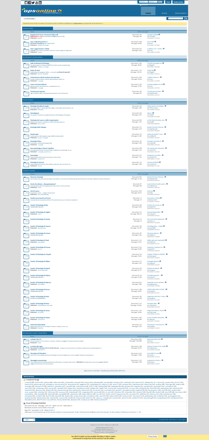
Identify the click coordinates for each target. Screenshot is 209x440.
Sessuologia (34, 155)
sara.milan (132, 394)
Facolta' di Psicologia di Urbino (40, 318)
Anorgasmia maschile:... (154, 155)
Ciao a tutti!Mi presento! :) (39, 42)
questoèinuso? (168, 394)
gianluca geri (38, 384)
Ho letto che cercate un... (154, 205)
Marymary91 (137, 396)
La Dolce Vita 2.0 (35, 339)
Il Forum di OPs (28, 28)
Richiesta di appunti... (153, 268)
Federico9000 (114, 396)
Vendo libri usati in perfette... (156, 282)
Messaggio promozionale (38, 360)
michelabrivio (91, 396)
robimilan (41, 392)
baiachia (27, 384)
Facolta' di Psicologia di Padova (40, 275)
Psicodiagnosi (34, 113)
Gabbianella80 (103, 386)
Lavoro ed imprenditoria (38, 84)
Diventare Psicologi (36, 177)
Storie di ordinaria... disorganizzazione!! (43, 184)
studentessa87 (73, 392)
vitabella (147, 382)
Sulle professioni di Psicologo (39, 63)
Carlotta (67, 382)
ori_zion (108, 392)
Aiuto (168, 2)
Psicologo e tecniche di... (154, 141)
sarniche (110, 388)
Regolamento (181, 13)
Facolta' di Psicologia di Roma (39, 303)
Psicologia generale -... (154, 275)
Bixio (43, 123)
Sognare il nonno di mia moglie (156, 346)
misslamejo (28, 396)
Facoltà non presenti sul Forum (40, 198)
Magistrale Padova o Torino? (155, 310)
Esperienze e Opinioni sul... (155, 247)
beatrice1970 (139, 382)
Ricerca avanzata (179, 22)
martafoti (147, 386)
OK (165, 436)
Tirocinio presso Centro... (154, 91)
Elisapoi (67, 396)
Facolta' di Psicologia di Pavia (39, 296)
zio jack (40, 138)
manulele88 (62, 394)
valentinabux (74, 394)
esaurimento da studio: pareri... (156, 184)
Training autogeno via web (155, 84)
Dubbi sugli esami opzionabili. (156, 240)
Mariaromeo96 (62, 400)
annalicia (174, 390)
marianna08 (98, 392)
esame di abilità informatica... (156, 317)
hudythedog (94, 384)
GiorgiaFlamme (162, 398)
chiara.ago (168, 384)
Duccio (40, 123)
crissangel (46, 67)
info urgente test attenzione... (156, 148)
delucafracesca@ (63, 390)
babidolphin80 (116, 386)
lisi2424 (37, 382)
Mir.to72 (177, 382)
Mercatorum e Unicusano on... (156, 324)
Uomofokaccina (81, 388)
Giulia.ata (79, 398)
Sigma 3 (149, 113)
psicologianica (127, 390)
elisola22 (158, 392)
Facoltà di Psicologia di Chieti (39, 240)
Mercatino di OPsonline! (38, 353)
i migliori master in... (153, 77)
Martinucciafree (99, 400)
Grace (39, 343)
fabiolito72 (50, 386)
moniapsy (125, 384)
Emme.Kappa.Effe (42, 270)
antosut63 (77, 382)
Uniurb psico (41, 319)
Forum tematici (28, 100)
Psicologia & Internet (37, 162)
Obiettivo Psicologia (43, 45)
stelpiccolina (57, 382)
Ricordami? (144, 4)
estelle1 (101, 388)
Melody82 (45, 74)
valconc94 (124, 398)
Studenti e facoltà (29, 171)
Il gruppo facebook (152, 35)
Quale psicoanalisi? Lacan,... (155, 134)
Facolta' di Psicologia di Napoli (40, 268)
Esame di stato (35, 70)
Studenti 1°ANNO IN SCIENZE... (156, 254)
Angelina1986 (139, 390)
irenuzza (61, 398)
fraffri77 (91, 386)
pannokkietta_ (29, 394)
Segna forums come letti (91, 371)
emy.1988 (168, 392)
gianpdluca (58, 386)
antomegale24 (172, 396)
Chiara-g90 (50, 407)
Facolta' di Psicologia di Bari (39, 205)
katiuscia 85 (85, 390)
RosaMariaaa (29, 398)
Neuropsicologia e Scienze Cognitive (42, 148)
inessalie (105, 398)
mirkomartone (80, 386)
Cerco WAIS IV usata (153, 353)
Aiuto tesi (150, 191)
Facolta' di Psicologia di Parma (40, 289)
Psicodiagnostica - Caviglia (155, 226)
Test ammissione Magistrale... (156, 219)
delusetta (97, 382)
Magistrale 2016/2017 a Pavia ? (156, 296)
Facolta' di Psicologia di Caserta (40, 226)
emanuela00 (41, 242)
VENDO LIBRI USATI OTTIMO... (156, 289)
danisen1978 (39, 386)
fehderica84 (50, 390)
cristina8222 (169, 386)
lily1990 (48, 396)
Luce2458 (28, 382)
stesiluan (46, 382)
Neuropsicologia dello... (154, 212)
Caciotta (115, 398)
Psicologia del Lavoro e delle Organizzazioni (44, 120)
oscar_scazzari (29, 392)
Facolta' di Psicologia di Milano (40, 261)
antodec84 (142, 388)
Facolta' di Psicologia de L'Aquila (40, 254)
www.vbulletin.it (110, 432)
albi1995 (39, 400)
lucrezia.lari (96, 390)
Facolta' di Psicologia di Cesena (40, 233)
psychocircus (47, 152)
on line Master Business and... (156, 120)
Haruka (40, 38)
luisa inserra (179, 392)
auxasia (51, 388)
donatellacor (50, 384)
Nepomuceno (121, 394)
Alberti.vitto (148, 384)
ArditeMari (160, 396)
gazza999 (119, 390)
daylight (92, 388)
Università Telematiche (37, 325)
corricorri (132, 388)
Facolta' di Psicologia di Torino (40, 311)
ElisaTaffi (149, 392)
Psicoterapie (34, 134)
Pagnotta (137, 386)
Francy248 (49, 400)
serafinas (158, 384)
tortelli (70, 398)
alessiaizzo (74, 400)
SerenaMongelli (148, 398)
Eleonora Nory (154, 394)
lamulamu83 (121, 388)
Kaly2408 (58, 396)
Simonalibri (128, 392)
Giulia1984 (28, 390)
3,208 (41, 410)
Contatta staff (163, 419)
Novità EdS (150, 70)
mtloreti (52, 398)
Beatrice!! (89, 398)
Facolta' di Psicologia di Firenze (40, 247)
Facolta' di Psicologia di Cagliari (40, 212)
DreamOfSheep (45, 194)
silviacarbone (72, 384)
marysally (107, 382)
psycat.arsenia (59, 384)
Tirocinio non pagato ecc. (154, 63)
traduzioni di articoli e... (154, 360)
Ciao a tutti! (150, 42)
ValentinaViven (42, 228)
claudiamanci (40, 388)
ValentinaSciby (41, 398)
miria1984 (41, 312)
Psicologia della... (152, 303)
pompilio (168, 382)
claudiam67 (127, 382)
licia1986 (165, 390)
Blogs (164, 13)
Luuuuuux (62, 392)
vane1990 (102, 396)
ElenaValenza (29, 400)
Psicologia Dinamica (153, 261)
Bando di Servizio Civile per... (155, 127)
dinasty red (109, 394)
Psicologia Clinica (35, 141)
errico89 (99, 394)
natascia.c (99, 398)
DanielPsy (40, 328)
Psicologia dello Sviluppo (38, 127)
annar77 (115, 384)
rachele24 (39, 396)
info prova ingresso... (153, 233)
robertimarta (136, 384)
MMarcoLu (51, 392)
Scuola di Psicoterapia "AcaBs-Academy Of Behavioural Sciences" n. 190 (118, 412)
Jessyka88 (41, 394)
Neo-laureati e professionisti (32, 57)
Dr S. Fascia (157, 382)
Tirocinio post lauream (37, 91)
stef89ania (143, 394)
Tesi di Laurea (34, 191)
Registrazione (178, 2)
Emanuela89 (41, 284)
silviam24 (139, 392)
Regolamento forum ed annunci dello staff (44, 35)
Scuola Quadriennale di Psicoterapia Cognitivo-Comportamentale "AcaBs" (55, 412)
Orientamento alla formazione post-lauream (45, 77)
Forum (148, 13)
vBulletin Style (100, 427)
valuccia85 (49, 305)
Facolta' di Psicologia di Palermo (40, 282)
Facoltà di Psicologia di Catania (40, 219)
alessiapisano (165, 388)
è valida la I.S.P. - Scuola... (155, 49)
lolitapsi (69, 388)
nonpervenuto (78, 396)
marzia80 (69, 386)
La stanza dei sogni (36, 346)
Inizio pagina (182, 419)
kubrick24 (176, 388)
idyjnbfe (75, 390)
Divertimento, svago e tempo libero (35, 333)
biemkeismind (175, 398)
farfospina (116, 382)
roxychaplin (108, 390)
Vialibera (40, 67)
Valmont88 (51, 394)
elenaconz (39, 390)
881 (29, 410)
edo (39, 194)
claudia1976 (41, 159)
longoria (178, 384)
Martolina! (118, 392)
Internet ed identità (153, 162)
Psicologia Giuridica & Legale (39, 106)
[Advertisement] (104, 417)
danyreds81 (157, 386)
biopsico (87, 382)
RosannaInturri (153, 390)
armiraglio (28, 386)
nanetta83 (60, 388)
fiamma (40, 74)
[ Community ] (29, 19)
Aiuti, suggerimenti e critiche (39, 49)
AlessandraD (85, 412)
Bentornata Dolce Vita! (154, 339)
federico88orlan (87, 394)
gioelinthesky (149, 396)
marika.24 (125, 396)
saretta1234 (136, 398)
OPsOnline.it (173, 419)
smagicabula (86, 392)
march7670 (28, 388)
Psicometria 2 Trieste (153, 198)
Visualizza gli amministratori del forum (113, 371)
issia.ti (39, 187)
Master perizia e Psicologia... (155, 106)
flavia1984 (153, 388)
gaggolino (83, 384)
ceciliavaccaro (85, 400)
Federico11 (105, 384)
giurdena (127, 386)
